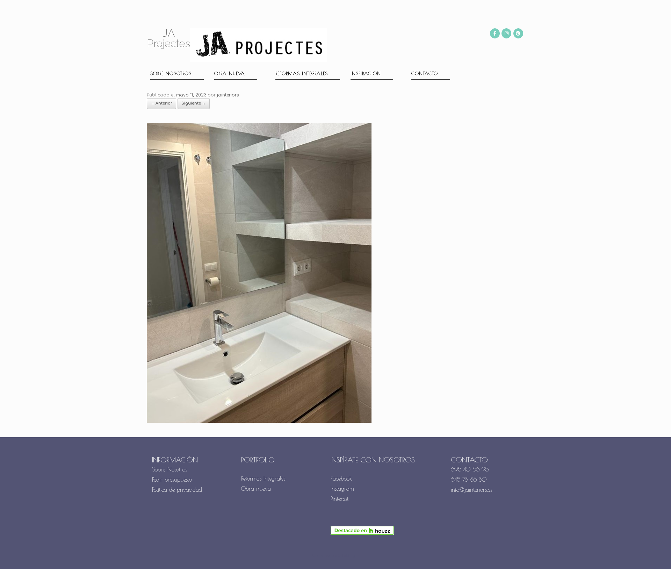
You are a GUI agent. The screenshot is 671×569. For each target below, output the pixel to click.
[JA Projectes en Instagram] (506, 33)
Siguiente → (193, 103)
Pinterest (339, 499)
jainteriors (228, 95)
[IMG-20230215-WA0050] (259, 421)
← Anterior (161, 103)
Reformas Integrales (301, 73)
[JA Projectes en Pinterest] (518, 33)
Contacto (424, 73)
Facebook (341, 478)
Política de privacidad (177, 490)
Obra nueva (229, 73)
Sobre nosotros (171, 73)
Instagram (342, 488)
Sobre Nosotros (169, 469)
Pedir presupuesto (172, 479)
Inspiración (366, 73)
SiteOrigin (348, 555)
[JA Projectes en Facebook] (495, 33)
